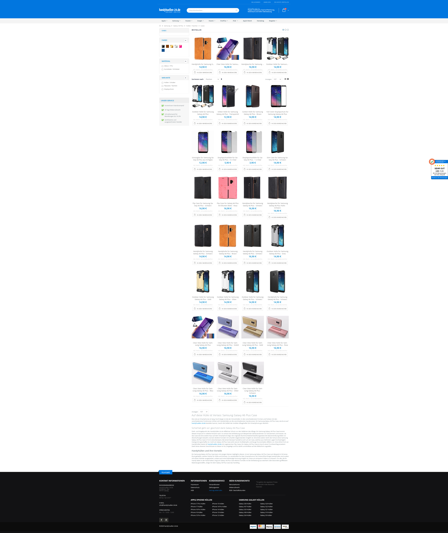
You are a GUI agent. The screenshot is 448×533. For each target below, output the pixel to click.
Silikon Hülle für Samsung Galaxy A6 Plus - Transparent (228, 113)
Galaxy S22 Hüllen (266, 506)
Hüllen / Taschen (192, 26)
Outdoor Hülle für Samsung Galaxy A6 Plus (277, 64)
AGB (192, 490)
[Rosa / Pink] (181, 46)
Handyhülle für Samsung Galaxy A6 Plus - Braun (203, 64)
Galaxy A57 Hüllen (245, 506)
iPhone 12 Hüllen (218, 515)
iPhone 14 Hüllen (218, 509)
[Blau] (164, 50)
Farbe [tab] (164, 40)
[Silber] (177, 46)
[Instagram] (166, 520)
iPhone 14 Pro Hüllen (219, 506)
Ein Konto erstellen (281, 2)
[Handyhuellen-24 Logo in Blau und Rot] (169, 10)
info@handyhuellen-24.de (168, 505)
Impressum (195, 484)
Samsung (167, 26)
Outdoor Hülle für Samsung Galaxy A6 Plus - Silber (228, 298)
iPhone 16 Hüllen (197, 512)
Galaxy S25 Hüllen (245, 509)
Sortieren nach (197, 79)
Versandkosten (214, 484)
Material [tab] (166, 61)
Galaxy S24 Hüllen (245, 515)
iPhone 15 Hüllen (218, 504)
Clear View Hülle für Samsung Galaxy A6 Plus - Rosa (277, 344)
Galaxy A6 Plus (178, 26)
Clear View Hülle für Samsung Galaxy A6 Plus (228, 64)
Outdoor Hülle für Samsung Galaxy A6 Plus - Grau (277, 252)
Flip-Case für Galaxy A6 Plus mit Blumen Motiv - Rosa (228, 204)
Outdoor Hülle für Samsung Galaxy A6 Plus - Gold (203, 298)
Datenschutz (195, 487)
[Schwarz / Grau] (164, 46)
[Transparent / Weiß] (168, 50)
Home (160, 25)
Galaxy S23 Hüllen (266, 504)
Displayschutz (169, 89)
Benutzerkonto (234, 484)
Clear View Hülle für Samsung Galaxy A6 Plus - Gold (252, 344)
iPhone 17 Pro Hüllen (198, 504)
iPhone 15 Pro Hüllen (198, 515)
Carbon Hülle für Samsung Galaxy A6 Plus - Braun (252, 113)
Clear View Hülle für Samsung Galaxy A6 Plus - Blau (203, 389)
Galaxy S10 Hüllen (266, 512)
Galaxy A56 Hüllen (245, 512)
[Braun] (168, 46)
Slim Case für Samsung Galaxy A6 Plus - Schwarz (277, 158)
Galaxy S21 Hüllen (266, 509)
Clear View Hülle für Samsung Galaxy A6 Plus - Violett (228, 344)
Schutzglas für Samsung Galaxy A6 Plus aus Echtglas (203, 158)
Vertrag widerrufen (215, 490)
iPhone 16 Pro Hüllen (198, 509)
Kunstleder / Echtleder (172, 69)
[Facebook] (161, 520)
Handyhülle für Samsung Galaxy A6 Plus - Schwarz (203, 252)
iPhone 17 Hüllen (197, 506)
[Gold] (172, 46)
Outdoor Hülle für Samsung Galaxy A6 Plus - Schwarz (252, 298)
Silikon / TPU (168, 66)
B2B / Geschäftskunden (237, 490)
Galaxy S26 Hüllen (245, 504)
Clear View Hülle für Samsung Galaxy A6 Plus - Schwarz (253, 390)
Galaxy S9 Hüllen (266, 515)
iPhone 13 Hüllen (218, 512)
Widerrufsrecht (234, 487)
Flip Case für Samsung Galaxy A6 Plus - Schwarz (203, 204)
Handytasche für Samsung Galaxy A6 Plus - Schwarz (252, 204)
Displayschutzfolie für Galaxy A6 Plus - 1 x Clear (253, 158)
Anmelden (267, 2)
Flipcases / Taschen (170, 86)
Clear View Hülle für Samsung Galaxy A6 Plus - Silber (228, 389)
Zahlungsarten (214, 487)
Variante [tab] (166, 77)
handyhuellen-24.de (198, 423)
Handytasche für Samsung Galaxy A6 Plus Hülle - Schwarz (252, 64)
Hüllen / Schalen (169, 82)
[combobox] (213, 10)
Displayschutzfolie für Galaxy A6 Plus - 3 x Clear (228, 158)
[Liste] (288, 79)
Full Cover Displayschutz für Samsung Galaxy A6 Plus (277, 113)
